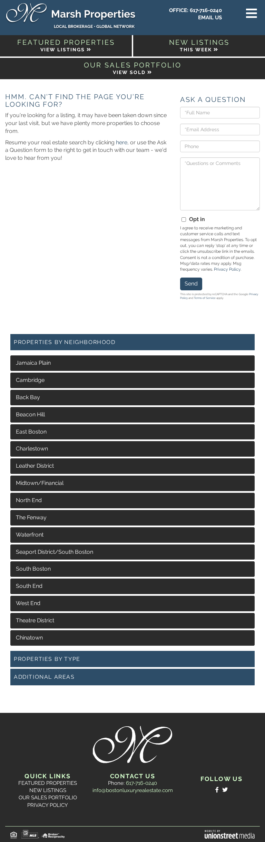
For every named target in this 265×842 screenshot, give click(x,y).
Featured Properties (47, 783)
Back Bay (28, 397)
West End (28, 603)
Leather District (35, 465)
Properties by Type (47, 659)
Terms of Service (205, 298)
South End (29, 586)
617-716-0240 (206, 10)
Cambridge (30, 380)
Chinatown (29, 637)
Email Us (210, 17)
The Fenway (31, 517)
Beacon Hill (30, 414)
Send (191, 283)
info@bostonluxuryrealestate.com (132, 790)
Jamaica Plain (33, 363)
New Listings (47, 790)
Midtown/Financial (39, 483)
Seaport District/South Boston (54, 552)
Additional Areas (44, 677)
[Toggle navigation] (251, 13)
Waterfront (29, 534)
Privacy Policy (227, 269)
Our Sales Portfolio (48, 797)
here (121, 142)
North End (29, 500)
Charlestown (32, 448)
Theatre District (35, 620)
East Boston (31, 431)
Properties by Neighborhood (65, 342)
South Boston (33, 568)
